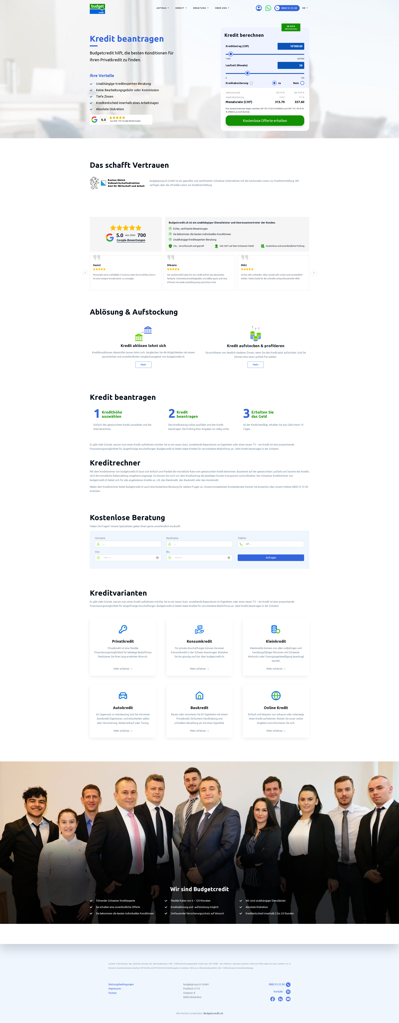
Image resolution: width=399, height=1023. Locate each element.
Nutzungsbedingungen (121, 984)
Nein (296, 83)
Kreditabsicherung (239, 83)
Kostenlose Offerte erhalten (265, 121)
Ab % (280, 92)
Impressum (114, 988)
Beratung (200, 8)
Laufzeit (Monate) (237, 65)
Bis (168, 551)
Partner (112, 993)
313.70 (280, 102)
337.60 (299, 102)
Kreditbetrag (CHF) (237, 46)
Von (97, 551)
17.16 (301, 97)
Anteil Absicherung (235, 97)
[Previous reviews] (85, 273)
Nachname (172, 538)
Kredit (180, 8)
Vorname (100, 538)
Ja (279, 83)
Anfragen (271, 557)
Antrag (161, 8)
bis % (299, 92)
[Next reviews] (314, 273)
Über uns (221, 8)
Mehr (143, 364)
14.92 (282, 97)
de (304, 8)
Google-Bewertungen (131, 240)
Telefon (242, 538)
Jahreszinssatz (233, 92)
